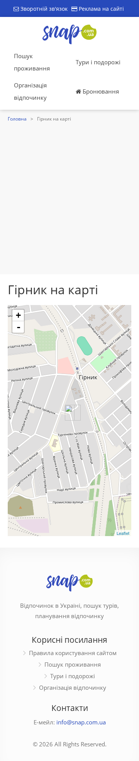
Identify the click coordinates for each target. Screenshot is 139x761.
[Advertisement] (69, 197)
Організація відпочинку (30, 91)
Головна (17, 119)
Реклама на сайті (100, 8)
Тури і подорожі (98, 62)
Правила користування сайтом (73, 653)
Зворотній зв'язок (43, 8)
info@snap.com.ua (81, 722)
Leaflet (123, 533)
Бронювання (100, 91)
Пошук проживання (32, 62)
